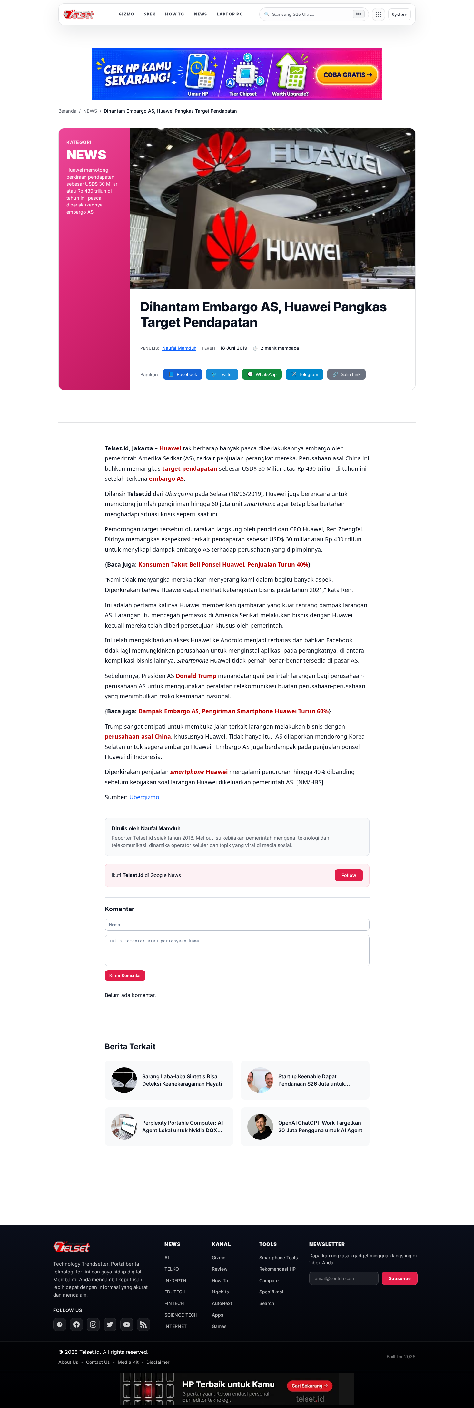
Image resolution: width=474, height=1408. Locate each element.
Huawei (170, 448)
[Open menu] (378, 14)
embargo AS (166, 478)
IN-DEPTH (175, 1280)
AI (166, 1257)
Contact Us (98, 1362)
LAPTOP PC (229, 14)
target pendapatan (189, 468)
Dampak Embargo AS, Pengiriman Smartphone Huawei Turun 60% (233, 711)
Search (266, 1303)
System (399, 14)
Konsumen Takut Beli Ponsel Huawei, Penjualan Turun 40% (223, 564)
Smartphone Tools (278, 1257)
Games (219, 1326)
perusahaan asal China (138, 736)
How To (220, 1280)
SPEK (149, 14)
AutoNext (222, 1303)
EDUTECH (174, 1291)
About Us (68, 1362)
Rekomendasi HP (277, 1269)
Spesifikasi (271, 1291)
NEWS (200, 14)
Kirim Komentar (125, 975)
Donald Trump (196, 675)
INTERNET (175, 1326)
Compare (269, 1280)
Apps (217, 1315)
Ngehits (220, 1291)
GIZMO (126, 14)
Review (220, 1269)
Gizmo (218, 1257)
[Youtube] (126, 1324)
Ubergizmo (144, 797)
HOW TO (174, 14)
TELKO (171, 1269)
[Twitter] (110, 1324)
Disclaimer (157, 1362)
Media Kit (128, 1362)
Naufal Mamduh (179, 348)
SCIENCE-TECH (180, 1315)
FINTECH (174, 1303)
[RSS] (143, 1324)
